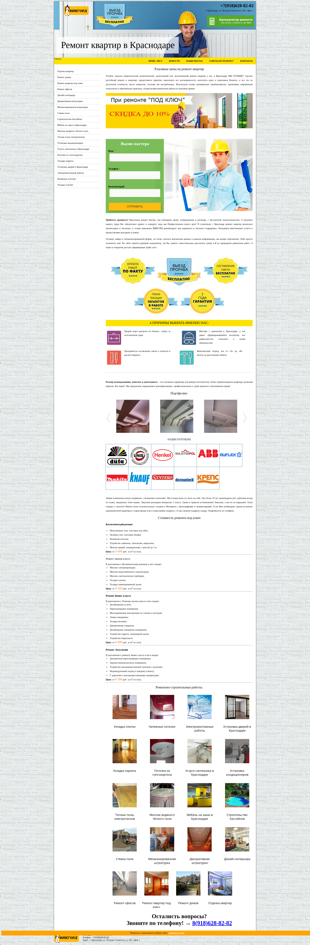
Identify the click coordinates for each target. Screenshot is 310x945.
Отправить (135, 206)
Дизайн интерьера (66, 95)
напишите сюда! (177, 933)
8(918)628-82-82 (212, 923)
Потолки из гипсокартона (70, 155)
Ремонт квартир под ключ (70, 83)
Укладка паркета (65, 161)
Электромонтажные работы (70, 173)
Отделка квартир (65, 71)
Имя (111, 151)
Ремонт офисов (64, 89)
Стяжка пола (63, 113)
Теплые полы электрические (71, 137)
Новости (174, 61)
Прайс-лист (155, 61)
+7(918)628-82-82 (100, 937)
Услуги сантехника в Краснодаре (73, 149)
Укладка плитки (65, 185)
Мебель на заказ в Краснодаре (72, 125)
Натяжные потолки (66, 179)
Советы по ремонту (221, 61)
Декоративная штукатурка (70, 101)
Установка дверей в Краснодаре (72, 167)
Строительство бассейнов (69, 119)
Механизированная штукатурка (72, 107)
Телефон (114, 168)
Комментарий (116, 186)
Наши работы (194, 61)
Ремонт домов (64, 77)
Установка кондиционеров (70, 143)
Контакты (246, 61)
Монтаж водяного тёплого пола (72, 131)
